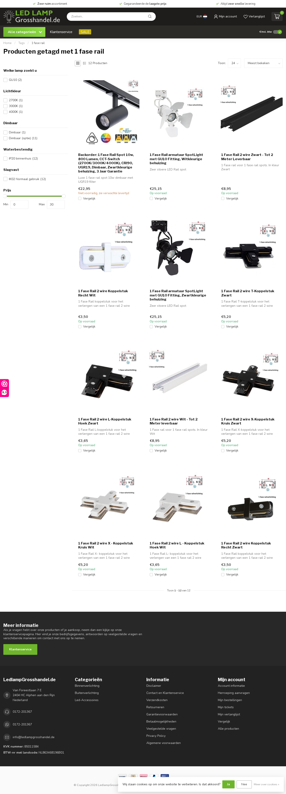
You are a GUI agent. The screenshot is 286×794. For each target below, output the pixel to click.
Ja (228, 784)
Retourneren (155, 707)
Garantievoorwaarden (162, 714)
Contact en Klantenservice (165, 693)
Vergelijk (89, 198)
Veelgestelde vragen (161, 729)
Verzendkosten (157, 700)
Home (7, 43)
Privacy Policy (156, 736)
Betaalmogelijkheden (161, 721)
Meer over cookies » (266, 784)
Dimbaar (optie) (23, 138)
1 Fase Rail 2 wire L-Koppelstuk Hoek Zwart (104, 421)
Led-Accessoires (87, 700)
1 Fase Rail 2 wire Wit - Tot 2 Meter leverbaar (174, 421)
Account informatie (231, 686)
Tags (21, 43)
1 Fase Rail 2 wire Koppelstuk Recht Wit (103, 293)
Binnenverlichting (87, 686)
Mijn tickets (226, 707)
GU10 (15, 80)
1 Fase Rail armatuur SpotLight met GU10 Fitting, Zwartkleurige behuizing (178, 295)
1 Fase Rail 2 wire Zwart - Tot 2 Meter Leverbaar (247, 157)
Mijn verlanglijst (229, 714)
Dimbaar (17, 132)
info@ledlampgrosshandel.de (34, 737)
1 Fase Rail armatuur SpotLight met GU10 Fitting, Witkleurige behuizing (176, 159)
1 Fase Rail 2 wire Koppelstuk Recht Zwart (246, 545)
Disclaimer (153, 686)
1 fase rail (38, 43)
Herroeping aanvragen (234, 693)
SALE (85, 31)
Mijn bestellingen (230, 700)
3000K (16, 106)
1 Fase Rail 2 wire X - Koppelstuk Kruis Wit (105, 545)
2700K (16, 100)
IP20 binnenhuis (23, 158)
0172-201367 (22, 712)
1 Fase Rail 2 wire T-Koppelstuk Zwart (247, 293)
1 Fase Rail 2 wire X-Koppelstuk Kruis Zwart (247, 421)
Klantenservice (61, 31)
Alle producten (228, 729)
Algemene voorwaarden (163, 743)
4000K (16, 111)
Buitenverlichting (87, 693)
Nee (244, 784)
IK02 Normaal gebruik (27, 179)
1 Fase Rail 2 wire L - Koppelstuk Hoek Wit (177, 545)
